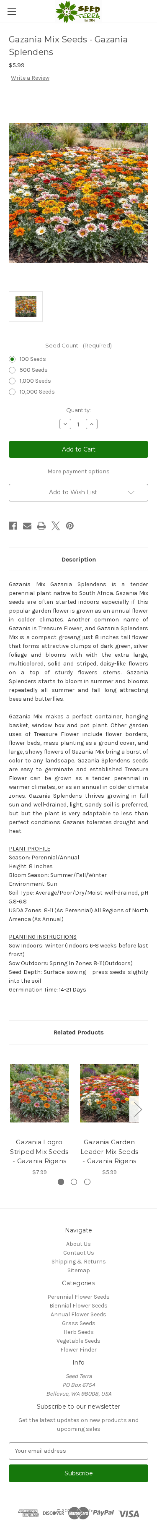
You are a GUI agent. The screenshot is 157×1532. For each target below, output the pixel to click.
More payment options (78, 471)
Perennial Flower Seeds (78, 1296)
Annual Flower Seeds (78, 1314)
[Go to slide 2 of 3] (74, 1182)
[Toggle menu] (11, 11)
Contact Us (78, 1252)
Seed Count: (78, 345)
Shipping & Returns (78, 1261)
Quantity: (78, 410)
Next (137, 1109)
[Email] (27, 526)
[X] (55, 526)
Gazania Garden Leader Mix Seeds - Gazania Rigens (109, 1151)
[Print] (41, 526)
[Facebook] (13, 526)
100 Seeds (33, 359)
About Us (78, 1244)
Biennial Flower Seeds (78, 1305)
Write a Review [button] (30, 77)
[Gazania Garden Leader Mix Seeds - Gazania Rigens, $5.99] (109, 1093)
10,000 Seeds (37, 391)
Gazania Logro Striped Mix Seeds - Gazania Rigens (39, 1151)
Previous (11, 1109)
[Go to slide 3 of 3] (87, 1182)
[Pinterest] (70, 526)
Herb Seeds (79, 1332)
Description (79, 559)
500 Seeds (34, 369)
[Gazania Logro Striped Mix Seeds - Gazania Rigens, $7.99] (39, 1093)
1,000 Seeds (35, 380)
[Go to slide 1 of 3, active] (61, 1182)
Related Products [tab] (79, 1032)
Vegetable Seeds (78, 1340)
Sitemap (78, 1270)
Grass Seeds (78, 1323)
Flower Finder (78, 1349)
